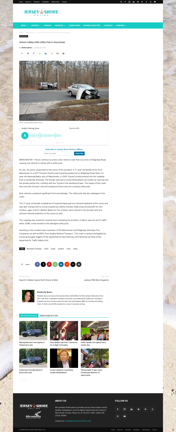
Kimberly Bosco (27, 48)
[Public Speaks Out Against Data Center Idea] (95, 330)
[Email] (57, 53)
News (23, 25)
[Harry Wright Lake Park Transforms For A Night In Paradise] (64, 330)
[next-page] (25, 380)
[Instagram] (129, 2)
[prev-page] (20, 380)
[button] (121, 2)
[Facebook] (125, 2)
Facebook (108, 25)
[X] (151, 2)
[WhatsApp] (39, 53)
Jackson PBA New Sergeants (96, 280)
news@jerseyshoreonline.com (78, 421)
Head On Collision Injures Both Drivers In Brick (38, 280)
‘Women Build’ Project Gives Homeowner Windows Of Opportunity (91, 372)
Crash (68, 249)
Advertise (37, 2)
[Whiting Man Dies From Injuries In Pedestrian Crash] (33, 330)
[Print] (63, 53)
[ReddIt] (51, 53)
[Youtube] (155, 2)
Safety (75, 249)
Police (46, 249)
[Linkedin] (134, 2)
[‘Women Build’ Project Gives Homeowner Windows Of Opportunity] (95, 358)
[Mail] (138, 2)
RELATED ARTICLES (29, 316)
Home (21, 2)
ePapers (34, 25)
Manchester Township (34, 249)
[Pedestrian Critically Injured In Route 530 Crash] (33, 358)
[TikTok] (146, 2)
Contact (64, 2)
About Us (28, 2)
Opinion (47, 25)
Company (120, 25)
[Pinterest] (33, 53)
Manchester (30, 32)
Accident (61, 249)
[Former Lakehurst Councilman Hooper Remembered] (64, 358)
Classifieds (45, 2)
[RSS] (142, 2)
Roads (53, 249)
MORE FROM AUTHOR (49, 316)
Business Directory (92, 25)
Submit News (55, 2)
